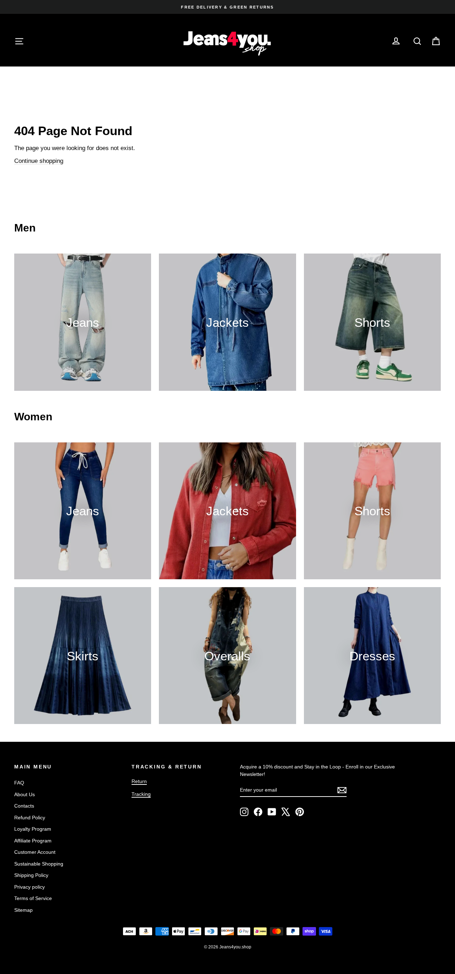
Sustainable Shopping (38, 864)
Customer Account (34, 852)
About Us (24, 794)
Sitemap (23, 910)
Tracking (141, 794)
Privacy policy (29, 887)
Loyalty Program (32, 829)
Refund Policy (29, 817)
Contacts (24, 806)
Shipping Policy (31, 875)
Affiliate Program (33, 840)
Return (139, 781)
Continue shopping (38, 161)
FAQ (19, 783)
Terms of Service (33, 898)
